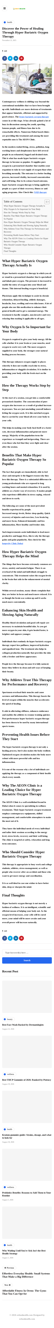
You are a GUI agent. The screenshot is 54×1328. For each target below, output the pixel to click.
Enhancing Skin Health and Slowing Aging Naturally (25, 225)
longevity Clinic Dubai (12, 543)
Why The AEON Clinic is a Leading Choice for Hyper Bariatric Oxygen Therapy (26, 240)
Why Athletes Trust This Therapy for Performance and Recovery (26, 230)
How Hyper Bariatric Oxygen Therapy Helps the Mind (26, 222)
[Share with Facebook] (4, 58)
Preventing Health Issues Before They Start (21, 235)
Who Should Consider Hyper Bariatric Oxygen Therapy (23, 246)
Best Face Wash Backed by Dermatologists (23, 1025)
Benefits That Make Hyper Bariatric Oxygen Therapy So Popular (25, 217)
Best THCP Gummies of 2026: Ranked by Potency (26, 1080)
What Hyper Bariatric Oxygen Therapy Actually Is (24, 206)
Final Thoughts (10, 251)
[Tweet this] (10, 58)
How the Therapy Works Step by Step (19, 212)
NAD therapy (40, 192)
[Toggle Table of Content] (45, 201)
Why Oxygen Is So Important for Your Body (22, 209)
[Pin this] (21, 58)
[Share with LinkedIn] (15, 58)
